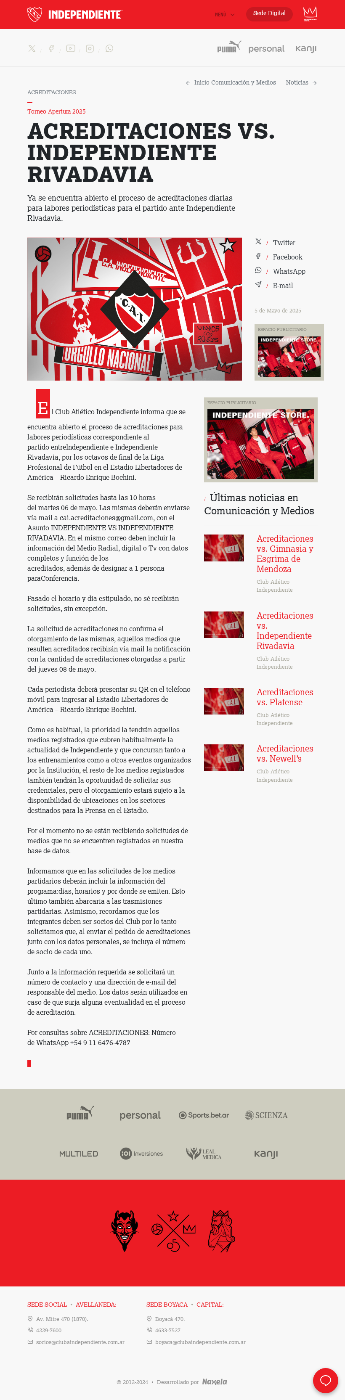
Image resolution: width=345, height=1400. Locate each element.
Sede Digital (269, 13)
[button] (275, 243)
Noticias (297, 83)
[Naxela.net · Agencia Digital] (215, 1382)
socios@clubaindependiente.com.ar (80, 1342)
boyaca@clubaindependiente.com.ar (200, 1342)
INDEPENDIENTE (92, 14)
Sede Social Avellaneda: (72, 1305)
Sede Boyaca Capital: (185, 1305)
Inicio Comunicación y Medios (235, 83)
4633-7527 (167, 1331)
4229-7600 (48, 1331)
